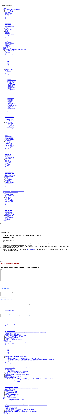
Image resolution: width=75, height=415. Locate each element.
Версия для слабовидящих (7, 5)
